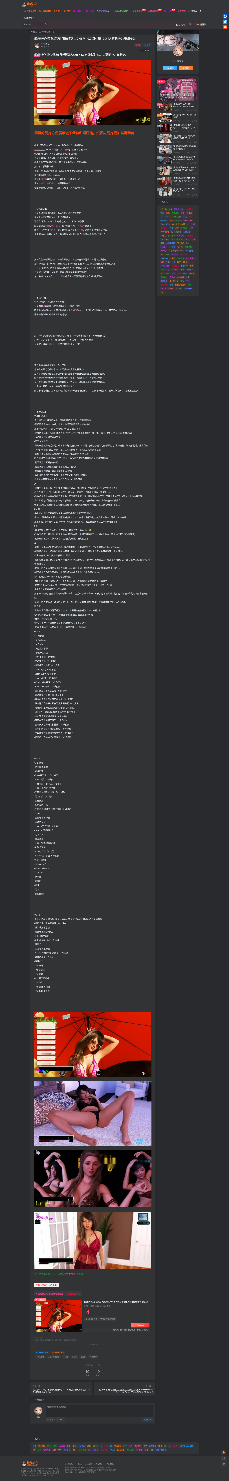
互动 (162, 239)
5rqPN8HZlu (47, 1285)
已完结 (172, 258)
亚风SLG (179, 288)
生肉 (168, 262)
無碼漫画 (177, 216)
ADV (177, 228)
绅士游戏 (168, 209)
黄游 (162, 213)
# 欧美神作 (93, 1357)
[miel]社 (163, 247)
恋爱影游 (163, 281)
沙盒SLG (175, 254)
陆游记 (85, 1472)
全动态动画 (170, 243)
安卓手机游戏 (177, 239)
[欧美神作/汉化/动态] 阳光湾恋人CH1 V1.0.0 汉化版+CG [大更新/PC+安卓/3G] (85, 38)
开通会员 (202, 24)
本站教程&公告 (195, 11)
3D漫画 (189, 213)
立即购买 (140, 1325)
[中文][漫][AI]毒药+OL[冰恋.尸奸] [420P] (184, 189)
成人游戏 (171, 235)
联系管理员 (69, 1464)
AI (161, 216)
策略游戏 (163, 277)
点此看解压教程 (72, 1293)
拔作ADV (184, 266)
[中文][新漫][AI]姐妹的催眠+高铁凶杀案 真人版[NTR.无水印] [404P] (184, 180)
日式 (171, 228)
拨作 (171, 284)
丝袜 (173, 262)
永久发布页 (98, 1464)
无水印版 (163, 284)
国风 (162, 262)
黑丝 (187, 243)
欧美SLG (178, 220)
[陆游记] (29, 4)
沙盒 (173, 247)
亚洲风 (170, 288)
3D (171, 216)
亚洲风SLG (164, 250)
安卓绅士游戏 (44, 31)
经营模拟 (180, 277)
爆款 (182, 269)
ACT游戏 (189, 250)
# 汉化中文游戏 (53, 1357)
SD (191, 220)
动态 (168, 224)
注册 (183, 24)
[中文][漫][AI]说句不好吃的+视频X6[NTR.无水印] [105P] (184, 138)
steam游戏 (164, 231)
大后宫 (172, 277)
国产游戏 (174, 250)
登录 (178, 24)
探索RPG (188, 288)
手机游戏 (184, 254)
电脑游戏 (188, 247)
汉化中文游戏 (179, 209)
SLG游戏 (184, 228)
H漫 (191, 228)
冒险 (162, 254)
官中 (162, 224)
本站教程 (88, 1464)
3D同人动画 (164, 266)
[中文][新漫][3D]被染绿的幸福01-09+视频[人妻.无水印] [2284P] (184, 159)
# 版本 (74, 1357)
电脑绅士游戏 (59, 1352)
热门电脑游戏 (176, 231)
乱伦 (173, 273)
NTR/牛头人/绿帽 (178, 224)
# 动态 (65, 1357)
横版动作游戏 (180, 284)
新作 (63, 276)
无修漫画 (186, 231)
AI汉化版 (190, 235)
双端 (168, 254)
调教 (179, 273)
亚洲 (193, 239)
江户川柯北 (45, 44)
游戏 (182, 213)
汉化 (47, 145)
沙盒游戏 (180, 258)
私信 (148, 45)
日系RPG (164, 258)
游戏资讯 (28, 17)
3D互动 (163, 288)
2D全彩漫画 (190, 258)
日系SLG (175, 269)
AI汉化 (189, 209)
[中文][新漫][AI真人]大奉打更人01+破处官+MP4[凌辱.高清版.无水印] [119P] (185, 170)
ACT (182, 250)
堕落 (168, 273)
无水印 (186, 239)
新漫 (185, 216)
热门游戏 (163, 220)
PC (62, 149)
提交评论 (147, 1419)
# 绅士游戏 (40, 1357)
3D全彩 (163, 235)
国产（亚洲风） (183, 262)
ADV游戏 (180, 243)
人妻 (168, 269)
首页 (34, 31)
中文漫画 (175, 213)
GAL (182, 281)
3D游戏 (191, 273)
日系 (193, 224)
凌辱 (187, 281)
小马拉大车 (174, 281)
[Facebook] (225, 16)
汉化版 (180, 247)
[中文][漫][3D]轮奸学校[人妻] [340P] (184, 115)
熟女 (191, 266)
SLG (166, 216)
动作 (162, 292)
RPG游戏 (180, 235)
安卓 (67, 149)
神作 (70, 145)
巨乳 (162, 269)
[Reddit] (225, 27)
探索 (162, 243)
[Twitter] (225, 21)
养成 (189, 284)
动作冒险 (175, 266)
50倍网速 (70, 1273)
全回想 (52, 229)
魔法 (184, 273)
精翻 (53, 225)
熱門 (190, 216)
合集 (187, 277)
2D (188, 224)
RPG (186, 220)
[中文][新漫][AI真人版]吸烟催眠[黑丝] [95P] (185, 147)
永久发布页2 (109, 1464)
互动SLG (189, 269)
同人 (162, 273)
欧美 (171, 220)
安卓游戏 (163, 228)
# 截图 (83, 1357)
